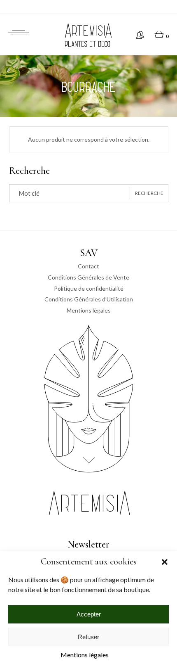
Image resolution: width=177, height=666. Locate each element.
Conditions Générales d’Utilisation (88, 299)
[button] (165, 562)
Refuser (88, 636)
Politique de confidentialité (88, 288)
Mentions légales (85, 655)
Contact (88, 266)
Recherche (149, 193)
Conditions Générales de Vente (88, 277)
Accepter (89, 614)
